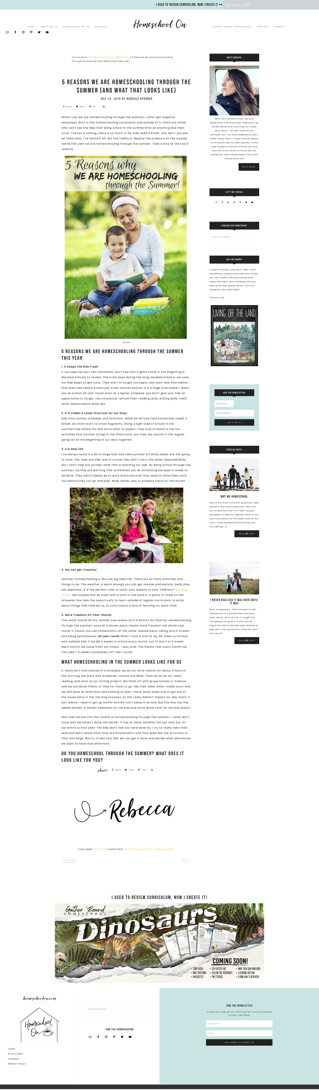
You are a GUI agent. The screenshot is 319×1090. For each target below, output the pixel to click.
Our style (100, 849)
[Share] (103, 106)
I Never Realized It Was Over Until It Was (234, 601)
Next (185, 860)
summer (170, 849)
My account (15, 1053)
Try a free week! (238, 5)
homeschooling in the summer (144, 849)
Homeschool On (159, 24)
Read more (249, 167)
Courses (13, 1058)
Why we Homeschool (234, 497)
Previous (70, 860)
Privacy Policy (17, 1063)
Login (11, 1048)
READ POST (247, 534)
